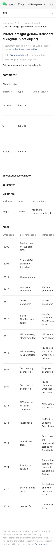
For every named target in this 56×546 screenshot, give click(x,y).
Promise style (17, 55)
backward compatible (26, 49)
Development (36, 4)
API (4, 13)
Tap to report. (41, 544)
